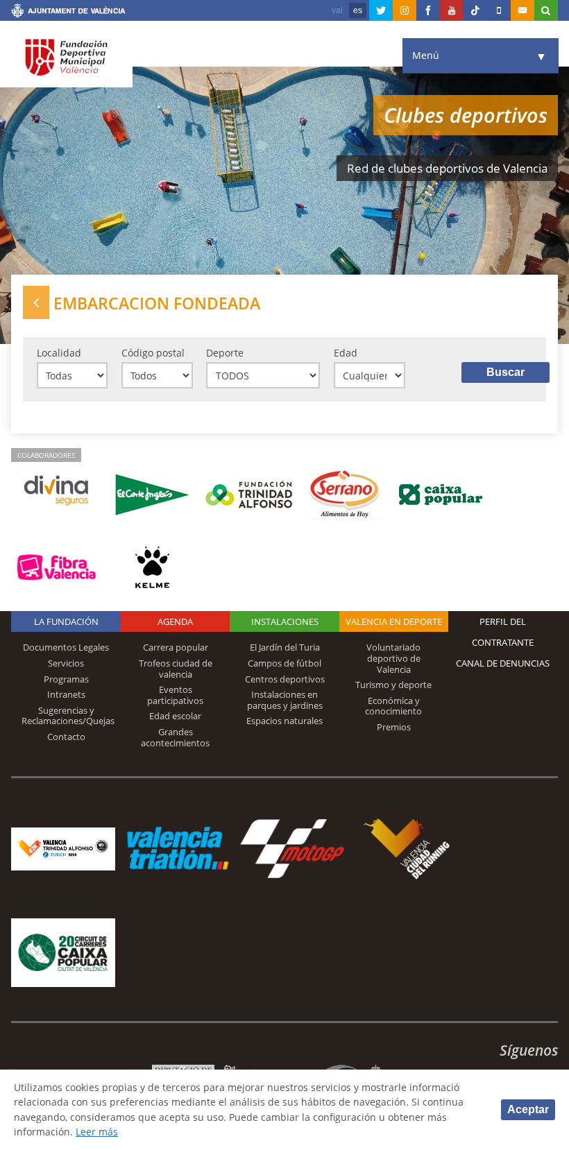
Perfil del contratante (503, 632)
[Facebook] (428, 10)
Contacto (66, 736)
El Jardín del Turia (285, 647)
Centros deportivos (285, 679)
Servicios (66, 663)
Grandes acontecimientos (175, 737)
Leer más (97, 1131)
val (337, 10)
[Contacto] (522, 10)
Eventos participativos (175, 695)
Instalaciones (285, 621)
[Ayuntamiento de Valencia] (68, 12)
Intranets (66, 694)
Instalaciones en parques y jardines (285, 700)
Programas (66, 679)
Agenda (175, 621)
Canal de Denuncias (503, 663)
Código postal (153, 352)
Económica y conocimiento (393, 706)
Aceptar (528, 1109)
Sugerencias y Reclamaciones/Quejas (68, 716)
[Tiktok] (475, 10)
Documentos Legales (66, 647)
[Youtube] (452, 10)
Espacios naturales (284, 720)
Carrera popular (175, 647)
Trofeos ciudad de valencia (175, 668)
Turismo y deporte (393, 684)
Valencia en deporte (394, 621)
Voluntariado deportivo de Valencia (393, 658)
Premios (394, 727)
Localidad (59, 352)
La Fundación (66, 621)
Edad (345, 352)
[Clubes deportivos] (36, 302)
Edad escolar (175, 716)
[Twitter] (381, 10)
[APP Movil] (499, 10)
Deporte (225, 352)
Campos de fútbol (284, 663)
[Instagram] (404, 10)
